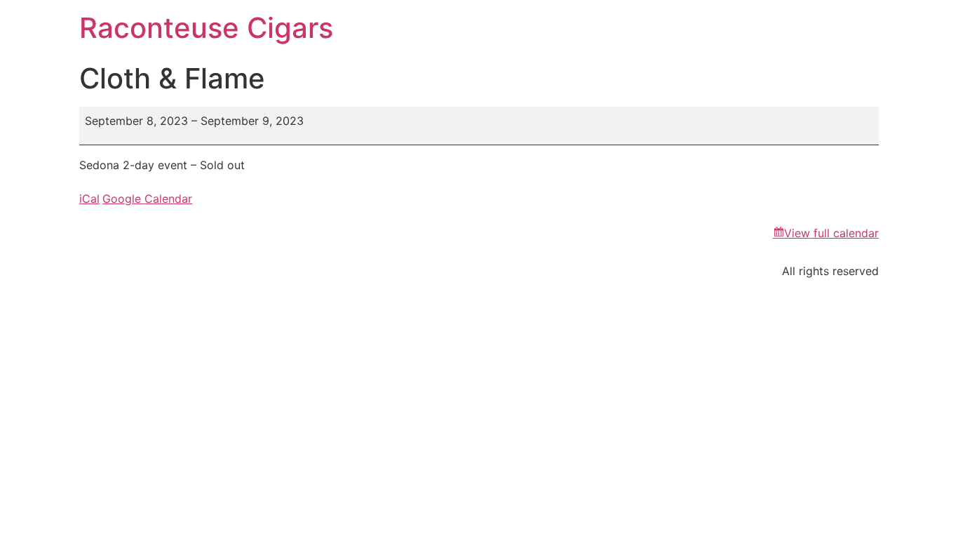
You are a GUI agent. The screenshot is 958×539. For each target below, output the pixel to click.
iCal (89, 199)
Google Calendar (147, 199)
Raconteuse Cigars (206, 28)
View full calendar (831, 233)
